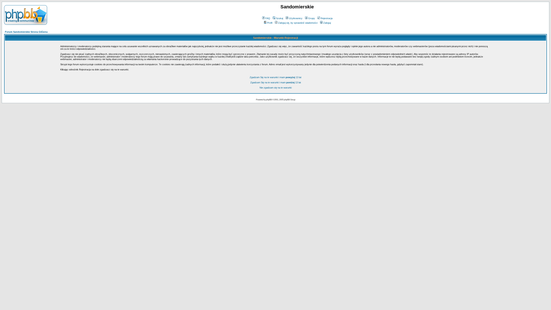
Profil (269, 23)
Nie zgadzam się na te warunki (276, 87)
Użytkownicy (295, 18)
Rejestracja (327, 18)
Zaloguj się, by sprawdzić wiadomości (297, 23)
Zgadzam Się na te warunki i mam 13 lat (275, 77)
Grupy (311, 18)
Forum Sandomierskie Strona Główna (26, 32)
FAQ (267, 18)
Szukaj (279, 18)
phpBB (269, 99)
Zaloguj (327, 23)
